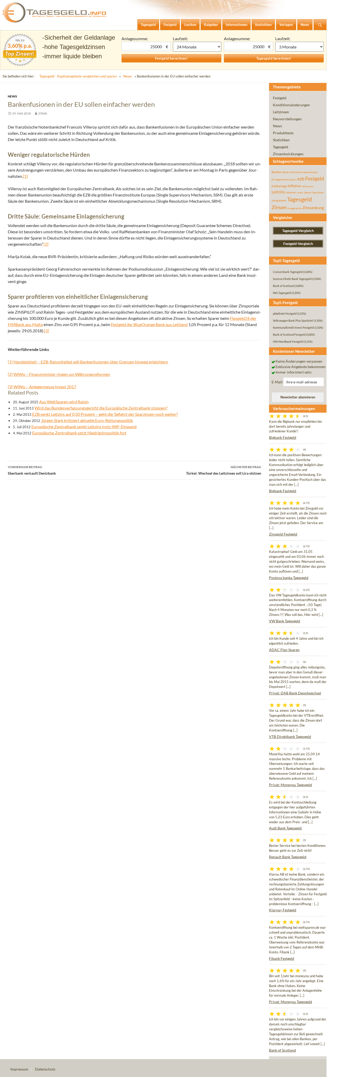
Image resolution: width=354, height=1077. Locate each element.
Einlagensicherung (282, 179)
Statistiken (281, 140)
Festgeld (279, 98)
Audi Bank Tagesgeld (285, 828)
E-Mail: (277, 382)
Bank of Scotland (292, 172)
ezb (301, 178)
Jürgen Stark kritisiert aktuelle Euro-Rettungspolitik (87, 420)
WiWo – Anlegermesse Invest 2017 (44, 386)
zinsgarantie (294, 208)
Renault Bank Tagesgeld (287, 857)
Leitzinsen (281, 112)
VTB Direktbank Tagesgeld (290, 736)
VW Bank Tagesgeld (284, 621)
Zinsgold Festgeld (283, 534)
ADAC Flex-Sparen (284, 649)
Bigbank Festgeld (282, 437)
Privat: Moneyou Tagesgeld (290, 785)
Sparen (307, 192)
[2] (46, 244)
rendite (300, 192)
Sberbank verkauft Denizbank (32, 470)
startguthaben (279, 200)
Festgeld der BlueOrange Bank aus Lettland (149, 324)
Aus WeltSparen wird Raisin (64, 401)
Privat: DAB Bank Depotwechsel (295, 693)
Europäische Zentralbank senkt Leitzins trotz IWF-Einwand (84, 426)
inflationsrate (308, 186)
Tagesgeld (280, 147)
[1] (25, 176)
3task (42, 113)
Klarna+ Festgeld (282, 910)
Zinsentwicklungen (288, 154)
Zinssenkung (313, 208)
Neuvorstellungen (287, 119)
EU (295, 179)
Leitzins (278, 191)
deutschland (310, 172)
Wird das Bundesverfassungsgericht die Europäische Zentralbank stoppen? (100, 407)
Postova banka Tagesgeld (288, 577)
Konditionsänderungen (291, 105)
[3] (46, 330)
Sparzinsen (318, 192)
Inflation (294, 186)
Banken (277, 172)
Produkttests (283, 133)
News (127, 76)
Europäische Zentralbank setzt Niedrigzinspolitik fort (79, 432)
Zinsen (279, 207)
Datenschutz (45, 1069)
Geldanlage (279, 186)
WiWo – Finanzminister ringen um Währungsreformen (61, 374)
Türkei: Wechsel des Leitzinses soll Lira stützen (223, 470)
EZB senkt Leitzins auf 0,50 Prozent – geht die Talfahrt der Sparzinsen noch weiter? (105, 414)
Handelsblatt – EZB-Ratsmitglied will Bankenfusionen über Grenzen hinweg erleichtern (90, 361)
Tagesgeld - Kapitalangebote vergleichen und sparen (78, 76)
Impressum (19, 1069)
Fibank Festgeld (281, 958)
